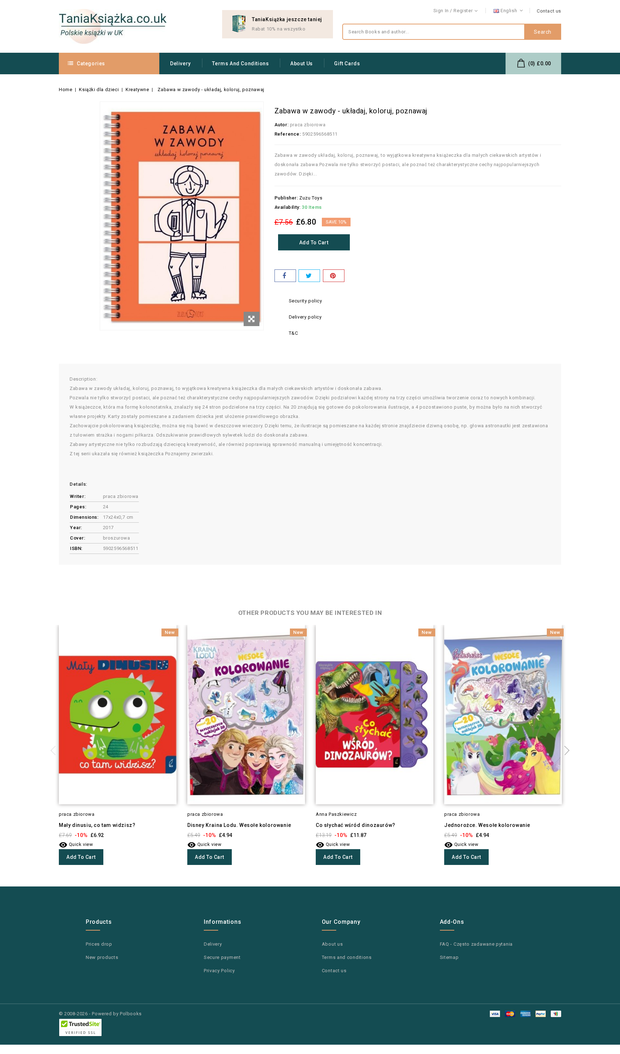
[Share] (285, 276)
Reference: (287, 134)
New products (102, 957)
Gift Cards (347, 63)
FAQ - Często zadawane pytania (476, 944)
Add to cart (314, 242)
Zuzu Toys (310, 198)
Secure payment (222, 957)
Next (565, 750)
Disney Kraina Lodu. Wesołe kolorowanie (239, 825)
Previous (55, 750)
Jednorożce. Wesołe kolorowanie (487, 825)
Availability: (287, 207)
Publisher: (286, 198)
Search (542, 32)
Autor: (281, 124)
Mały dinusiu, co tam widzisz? (97, 825)
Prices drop (99, 944)
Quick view (76, 844)
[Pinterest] (333, 276)
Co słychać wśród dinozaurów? (355, 825)
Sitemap (449, 957)
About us (301, 63)
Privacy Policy (219, 970)
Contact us (549, 11)
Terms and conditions (240, 63)
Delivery (180, 63)
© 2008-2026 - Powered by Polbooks (100, 1013)
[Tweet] (309, 276)
